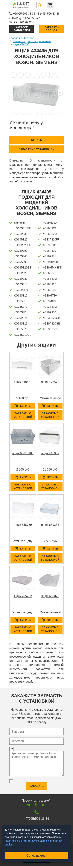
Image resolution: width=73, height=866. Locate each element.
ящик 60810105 (23, 453)
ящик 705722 (23, 596)
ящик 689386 (50, 524)
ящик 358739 (23, 524)
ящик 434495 (21, 44)
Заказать (37, 785)
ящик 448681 (23, 382)
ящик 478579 (50, 382)
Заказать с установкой (36, 149)
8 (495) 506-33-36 (49, 13)
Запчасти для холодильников (32, 41)
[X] (42, 804)
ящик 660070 (50, 596)
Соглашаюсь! (36, 855)
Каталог (28, 38)
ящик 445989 (50, 453)
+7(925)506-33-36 (24, 13)
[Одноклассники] (35, 804)
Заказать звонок (52, 29)
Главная (14, 38)
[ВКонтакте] (28, 804)
